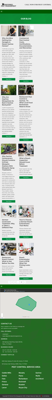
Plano (21, 376)
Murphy (22, 373)
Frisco (4, 382)
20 (21, 282)
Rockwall (22, 382)
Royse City (23, 388)
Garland (5, 385)
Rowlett (22, 385)
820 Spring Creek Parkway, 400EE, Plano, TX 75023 (14, 364)
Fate (3, 379)
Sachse (38, 373)
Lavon (4, 388)
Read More (8, 79)
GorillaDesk (46, 396)
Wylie (38, 376)
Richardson (23, 379)
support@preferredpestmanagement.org (12, 336)
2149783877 (5, 334)
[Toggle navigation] (1, 11)
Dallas (4, 376)
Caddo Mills (6, 373)
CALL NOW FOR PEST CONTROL (38, 5)
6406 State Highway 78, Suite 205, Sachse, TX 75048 (15, 361)
